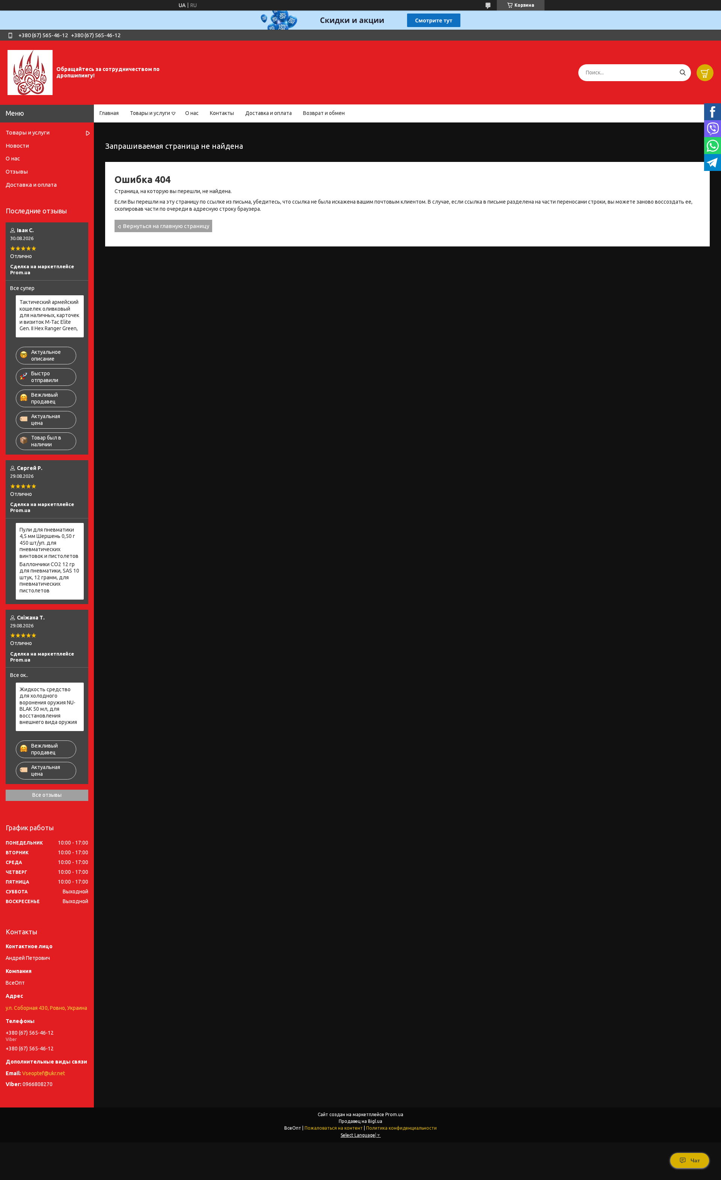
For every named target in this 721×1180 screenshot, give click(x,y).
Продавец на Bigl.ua (360, 1121)
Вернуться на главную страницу (166, 226)
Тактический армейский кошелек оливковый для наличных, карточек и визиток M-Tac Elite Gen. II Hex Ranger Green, (49, 315)
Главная (109, 113)
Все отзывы (47, 795)
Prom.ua (394, 1114)
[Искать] (682, 72)
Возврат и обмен (324, 113)
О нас (192, 113)
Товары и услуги (150, 113)
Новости (17, 145)
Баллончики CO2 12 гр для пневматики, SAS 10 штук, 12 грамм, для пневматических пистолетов (49, 577)
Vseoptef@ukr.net (43, 1073)
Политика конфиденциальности (401, 1128)
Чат (695, 1160)
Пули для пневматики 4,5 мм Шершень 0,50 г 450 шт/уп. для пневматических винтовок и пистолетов (49, 543)
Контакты (222, 113)
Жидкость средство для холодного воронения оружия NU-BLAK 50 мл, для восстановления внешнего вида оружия (48, 705)
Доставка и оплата (268, 113)
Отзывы (17, 171)
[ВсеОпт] (30, 72)
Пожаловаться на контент (334, 1128)
